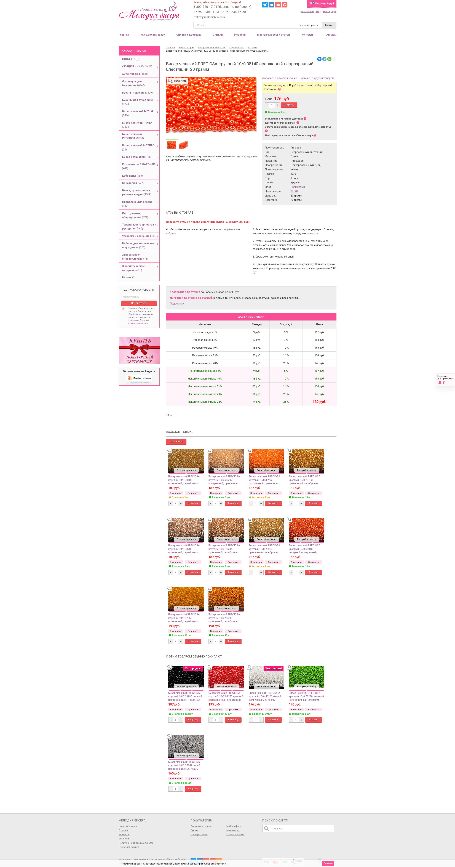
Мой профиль (233, 826)
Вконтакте (271, 4)
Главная (124, 34)
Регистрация (329, 11)
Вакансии (124, 838)
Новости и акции (128, 826)
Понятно (328, 863)
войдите (171, 233)
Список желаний (235, 834)
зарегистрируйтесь (223, 229)
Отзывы (123, 830)
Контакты (124, 834)
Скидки (218, 34)
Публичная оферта (129, 847)
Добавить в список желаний (279, 78)
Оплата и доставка (188, 34)
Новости (240, 34)
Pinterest (284, 4)
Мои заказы (307, 11)
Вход (318, 11)
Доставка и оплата (201, 826)
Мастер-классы (199, 834)
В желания (175, 493)
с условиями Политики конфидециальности (140, 320)
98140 (294, 191)
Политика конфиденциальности (136, 843)
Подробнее (177, 303)
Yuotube (278, 4)
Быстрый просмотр (186, 470)
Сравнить (445, 379)
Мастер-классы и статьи (273, 34)
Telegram (265, 4)
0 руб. (325, 3)
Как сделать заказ (152, 34)
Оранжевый (298, 187)
